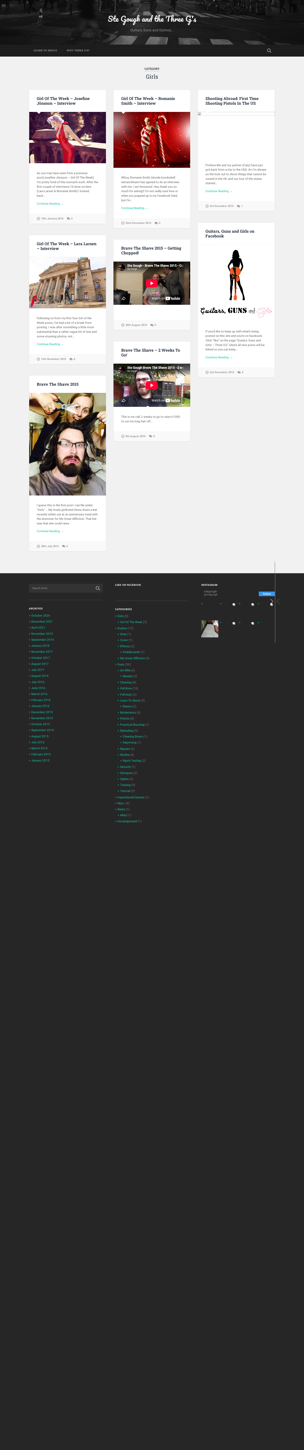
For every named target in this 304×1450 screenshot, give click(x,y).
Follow (267, 593)
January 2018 (40, 645)
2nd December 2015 (222, 372)
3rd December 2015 (221, 206)
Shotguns (126, 773)
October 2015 (40, 724)
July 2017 (37, 670)
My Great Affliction (132, 658)
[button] (278, 601)
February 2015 (41, 754)
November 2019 (42, 633)
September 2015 (42, 730)
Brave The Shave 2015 (57, 384)
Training (125, 785)
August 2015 (40, 736)
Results (128, 676)
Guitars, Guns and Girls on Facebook (229, 233)
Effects (125, 646)
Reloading (126, 730)
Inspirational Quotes (131, 797)
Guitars (122, 628)
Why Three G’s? (78, 50)
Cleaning (126, 682)
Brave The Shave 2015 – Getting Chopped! (151, 250)
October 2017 (40, 658)
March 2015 (39, 748)
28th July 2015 (50, 546)
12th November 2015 (53, 359)
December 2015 (42, 712)
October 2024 (40, 615)
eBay (123, 815)
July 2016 (37, 682)
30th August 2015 (136, 325)
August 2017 (40, 664)
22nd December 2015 (138, 223)
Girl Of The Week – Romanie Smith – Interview (148, 101)
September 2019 (42, 639)
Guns (121, 664)
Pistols (124, 718)
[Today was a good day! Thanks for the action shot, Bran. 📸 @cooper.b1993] (247, 628)
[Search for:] (66, 588)
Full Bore (126, 688)
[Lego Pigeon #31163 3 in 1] (209, 610)
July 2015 (37, 742)
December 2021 (42, 621)
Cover (124, 640)
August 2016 (40, 676)
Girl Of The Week (131, 622)
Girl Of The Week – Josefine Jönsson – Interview (63, 101)
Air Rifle (125, 670)
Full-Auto (126, 694)
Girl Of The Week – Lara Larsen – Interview (66, 246)
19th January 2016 (52, 218)
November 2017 (42, 651)
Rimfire (124, 755)
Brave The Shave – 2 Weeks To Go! (150, 352)
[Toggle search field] (269, 51)
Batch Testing (132, 760)
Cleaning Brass (133, 736)
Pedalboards (131, 652)
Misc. (121, 803)
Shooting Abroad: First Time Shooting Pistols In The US (232, 101)
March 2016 (39, 694)
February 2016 (41, 700)
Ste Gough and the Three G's (152, 18)
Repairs (125, 749)
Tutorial (125, 791)
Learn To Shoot (45, 50)
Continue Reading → (50, 203)
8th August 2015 (135, 436)
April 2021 (38, 627)
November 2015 (42, 718)
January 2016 (40, 706)
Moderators (128, 712)
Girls (121, 616)
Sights (124, 779)
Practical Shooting (132, 724)
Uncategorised (127, 821)
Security (125, 767)
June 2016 (38, 688)
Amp (123, 634)
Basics (127, 706)
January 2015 (40, 760)
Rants (121, 809)
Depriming (130, 742)
